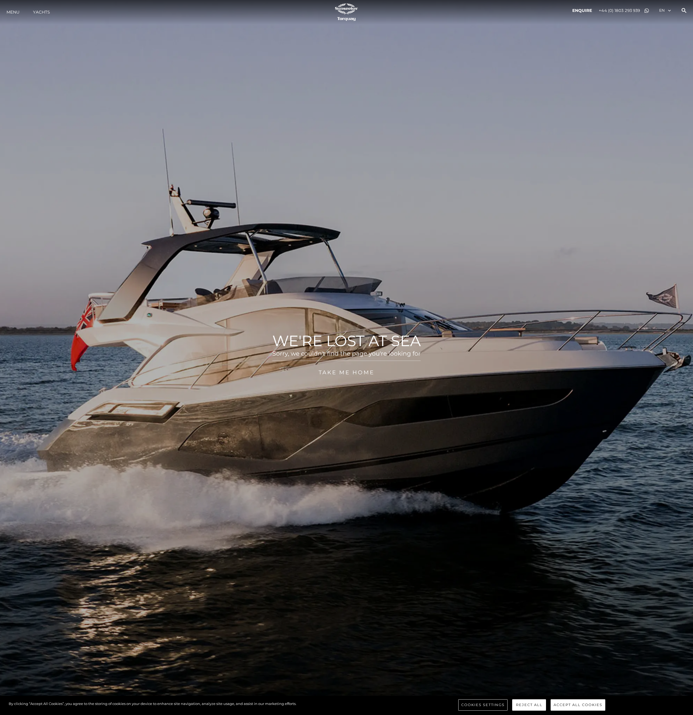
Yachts (41, 12)
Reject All (529, 705)
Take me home (346, 372)
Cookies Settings (483, 705)
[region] (346, 705)
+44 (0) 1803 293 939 (619, 10)
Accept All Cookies (578, 705)
